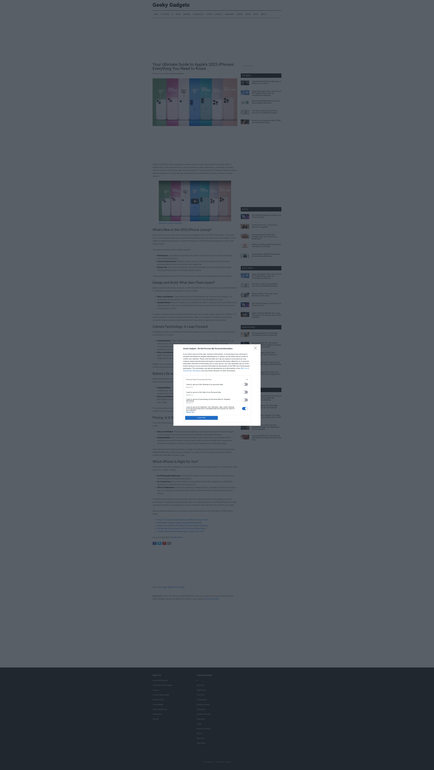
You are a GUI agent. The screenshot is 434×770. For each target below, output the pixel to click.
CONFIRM (201, 418)
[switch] (245, 384)
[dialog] (217, 385)
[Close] (256, 349)
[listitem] (217, 379)
